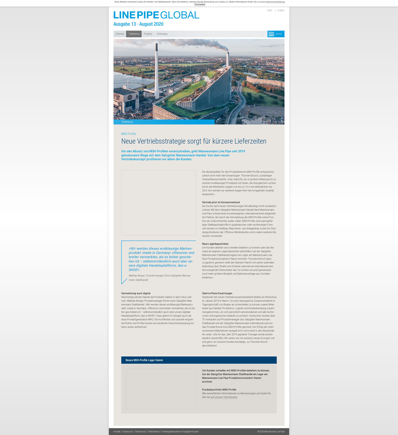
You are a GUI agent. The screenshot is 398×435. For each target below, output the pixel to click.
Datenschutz (140, 431)
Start (269, 10)
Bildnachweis (154, 431)
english (281, 10)
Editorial (120, 33)
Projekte (148, 33)
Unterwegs (162, 33)
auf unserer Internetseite (224, 397)
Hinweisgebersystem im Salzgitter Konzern (180, 431)
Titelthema (133, 33)
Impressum (128, 431)
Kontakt (116, 431)
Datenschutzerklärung (275, 2)
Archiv (279, 33)
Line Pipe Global (157, 19)
